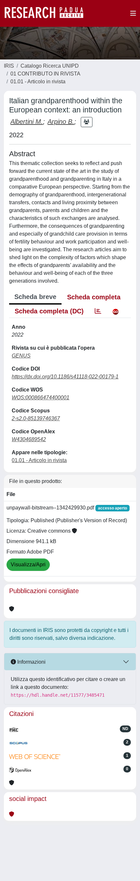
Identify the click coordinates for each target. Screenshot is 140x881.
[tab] (98, 311)
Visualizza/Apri (28, 564)
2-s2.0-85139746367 (36, 418)
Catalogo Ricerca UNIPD (50, 66)
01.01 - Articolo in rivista (37, 81)
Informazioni (31, 662)
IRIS (9, 66)
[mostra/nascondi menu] (133, 13)
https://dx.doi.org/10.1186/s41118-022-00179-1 (65, 376)
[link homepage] (47, 13)
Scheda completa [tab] (93, 297)
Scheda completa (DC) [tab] (49, 311)
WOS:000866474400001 (40, 397)
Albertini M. (26, 121)
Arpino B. (61, 121)
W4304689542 (29, 439)
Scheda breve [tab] (35, 296)
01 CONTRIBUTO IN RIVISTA (45, 73)
